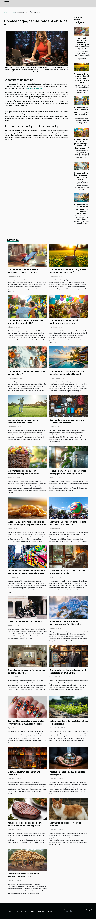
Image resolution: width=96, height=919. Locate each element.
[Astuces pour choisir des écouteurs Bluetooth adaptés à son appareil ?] (27, 809)
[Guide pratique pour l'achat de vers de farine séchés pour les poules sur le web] (27, 508)
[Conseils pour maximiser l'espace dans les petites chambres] (27, 656)
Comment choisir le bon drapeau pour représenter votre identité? (81, 111)
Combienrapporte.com (34, 88)
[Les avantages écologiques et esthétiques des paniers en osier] (27, 457)
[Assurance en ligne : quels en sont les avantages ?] (69, 758)
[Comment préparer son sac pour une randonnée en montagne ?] (69, 406)
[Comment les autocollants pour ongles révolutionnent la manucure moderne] (27, 707)
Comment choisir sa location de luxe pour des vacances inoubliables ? (81, 209)
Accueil (6, 12)
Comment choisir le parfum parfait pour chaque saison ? (81, 176)
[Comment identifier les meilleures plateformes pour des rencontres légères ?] (81, 31)
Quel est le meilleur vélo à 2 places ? (25, 621)
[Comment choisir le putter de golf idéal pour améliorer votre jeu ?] (81, 67)
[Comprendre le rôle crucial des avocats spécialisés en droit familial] (69, 656)
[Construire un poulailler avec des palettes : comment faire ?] (27, 859)
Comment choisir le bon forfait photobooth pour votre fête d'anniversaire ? (81, 143)
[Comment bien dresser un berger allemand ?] (69, 809)
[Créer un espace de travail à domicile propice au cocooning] (69, 556)
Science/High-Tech (37, 911)
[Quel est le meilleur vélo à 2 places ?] (27, 607)
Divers (12, 12)
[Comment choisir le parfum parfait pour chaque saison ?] (81, 166)
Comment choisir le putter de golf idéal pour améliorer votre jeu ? (81, 78)
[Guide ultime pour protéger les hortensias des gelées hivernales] (69, 607)
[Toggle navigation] (6, 3)
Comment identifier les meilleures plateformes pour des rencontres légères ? (82, 43)
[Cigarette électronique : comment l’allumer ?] (27, 758)
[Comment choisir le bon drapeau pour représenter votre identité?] (81, 100)
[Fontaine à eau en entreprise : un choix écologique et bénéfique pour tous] (69, 457)
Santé (26, 911)
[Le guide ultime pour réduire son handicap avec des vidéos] (27, 406)
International (17, 911)
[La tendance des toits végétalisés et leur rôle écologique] (69, 707)
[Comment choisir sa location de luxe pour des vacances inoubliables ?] (81, 197)
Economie (7, 911)
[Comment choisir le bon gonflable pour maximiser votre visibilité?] (69, 508)
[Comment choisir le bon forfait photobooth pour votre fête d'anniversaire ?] (81, 132)
